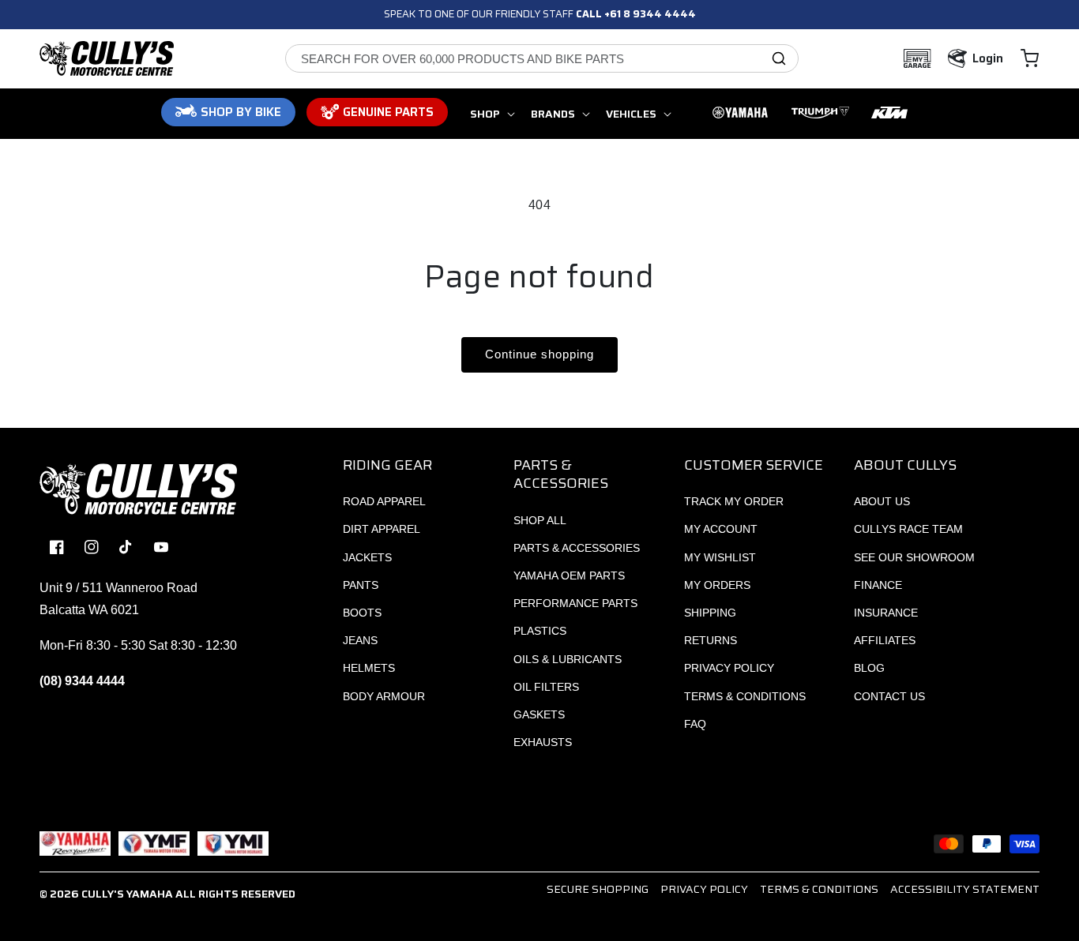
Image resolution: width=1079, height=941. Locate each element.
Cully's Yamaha (127, 893)
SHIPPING (710, 612)
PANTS (360, 585)
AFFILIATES (884, 640)
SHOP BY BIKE (241, 112)
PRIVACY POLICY (729, 668)
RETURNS (710, 640)
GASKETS (539, 714)
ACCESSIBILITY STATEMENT (965, 889)
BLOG (869, 668)
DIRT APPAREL (381, 529)
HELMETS (369, 668)
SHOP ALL (539, 520)
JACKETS (367, 557)
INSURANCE (886, 612)
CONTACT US (889, 696)
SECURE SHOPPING (598, 889)
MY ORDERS (717, 585)
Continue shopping (539, 354)
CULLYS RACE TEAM (908, 529)
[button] (1030, 58)
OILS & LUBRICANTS (567, 659)
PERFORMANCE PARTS (575, 603)
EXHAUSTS (542, 742)
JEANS (360, 640)
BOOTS (362, 612)
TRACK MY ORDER (734, 501)
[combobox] (542, 58)
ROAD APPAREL (384, 501)
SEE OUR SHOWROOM (914, 557)
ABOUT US (882, 501)
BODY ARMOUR (384, 696)
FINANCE (878, 585)
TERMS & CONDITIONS (745, 696)
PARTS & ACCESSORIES (576, 548)
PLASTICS (539, 630)
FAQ (695, 724)
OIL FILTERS (546, 686)
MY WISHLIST (720, 557)
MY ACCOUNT (721, 529)
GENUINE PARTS (388, 112)
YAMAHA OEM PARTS (569, 575)
